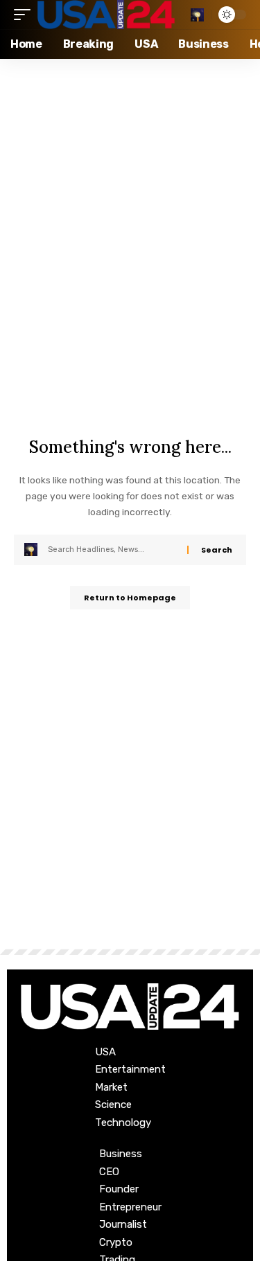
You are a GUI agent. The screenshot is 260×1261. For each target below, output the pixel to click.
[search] (197, 14)
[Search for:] (112, 550)
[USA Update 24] (106, 14)
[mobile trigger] (25, 14)
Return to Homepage (130, 597)
